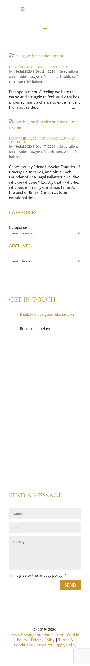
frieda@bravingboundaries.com (47, 314)
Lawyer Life (38, 76)
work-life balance (31, 81)
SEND (70, 585)
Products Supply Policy (56, 645)
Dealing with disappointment (38, 67)
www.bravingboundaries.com (37, 634)
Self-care (55, 152)
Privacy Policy (42, 639)
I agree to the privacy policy (39, 575)
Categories (18, 227)
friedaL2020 (23, 71)
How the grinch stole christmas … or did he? (43, 140)
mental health (59, 76)
